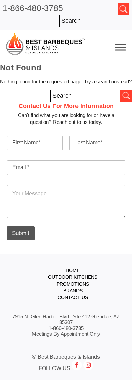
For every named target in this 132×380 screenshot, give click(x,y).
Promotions (73, 284)
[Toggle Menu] (120, 47)
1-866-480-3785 (33, 8)
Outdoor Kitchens (72, 277)
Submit (20, 233)
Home (73, 270)
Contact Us (73, 297)
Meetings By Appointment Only (66, 334)
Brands (73, 290)
